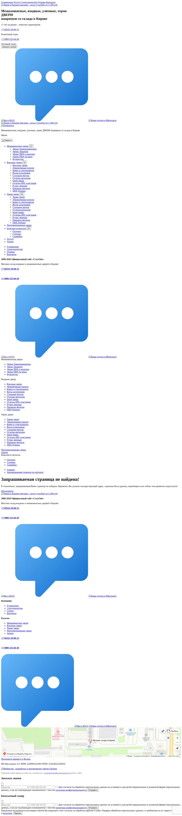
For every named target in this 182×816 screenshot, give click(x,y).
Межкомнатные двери (18, 146)
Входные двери (14, 162)
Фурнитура (18, 159)
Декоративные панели (23, 168)
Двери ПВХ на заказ (22, 156)
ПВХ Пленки (19, 191)
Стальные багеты (21, 175)
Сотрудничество (29, 2)
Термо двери (13, 194)
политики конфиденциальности (71, 790)
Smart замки (18, 181)
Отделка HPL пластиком (24, 183)
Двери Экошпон (20, 151)
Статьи (10, 611)
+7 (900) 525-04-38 (10, 39)
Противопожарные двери (19, 225)
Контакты (50, 2)
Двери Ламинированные (25, 149)
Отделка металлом (21, 178)
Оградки (17, 231)
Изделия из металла (16, 228)
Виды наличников (21, 173)
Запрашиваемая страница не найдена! (25, 472)
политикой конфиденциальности (57, 773)
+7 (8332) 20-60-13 (10, 29)
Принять (17, 813)
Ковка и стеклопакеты (23, 170)
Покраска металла (21, 188)
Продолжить (7, 491)
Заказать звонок (9, 47)
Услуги (17, 2)
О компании (7, 2)
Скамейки (17, 236)
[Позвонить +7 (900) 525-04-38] (7, 125)
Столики (17, 234)
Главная (11, 470)
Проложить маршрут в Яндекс (16, 759)
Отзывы (41, 2)
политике (7, 813)
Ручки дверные (20, 186)
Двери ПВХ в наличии (24, 154)
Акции (10, 241)
